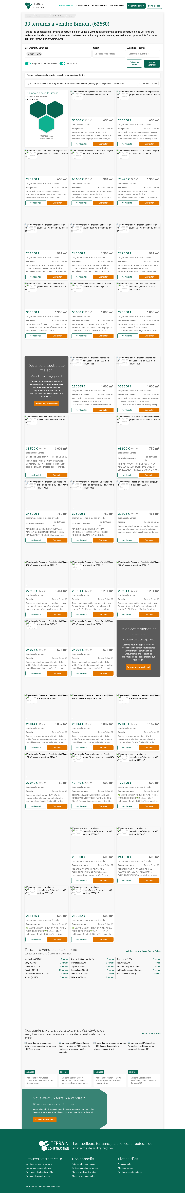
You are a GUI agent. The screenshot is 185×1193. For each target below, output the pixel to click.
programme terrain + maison (45, 63)
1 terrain (64, 959)
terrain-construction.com (46, 138)
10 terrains (63, 970)
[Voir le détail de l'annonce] (92, 118)
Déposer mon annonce (45, 1119)
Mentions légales (125, 1168)
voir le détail (81, 144)
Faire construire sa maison (84, 1164)
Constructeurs (83, 6)
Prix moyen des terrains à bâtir (39, 1172)
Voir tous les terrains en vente (39, 1164)
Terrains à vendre (65, 6)
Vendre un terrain (136, 6)
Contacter (103, 144)
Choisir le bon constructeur (84, 1176)
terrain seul (71, 63)
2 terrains (64, 963)
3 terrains (110, 963)
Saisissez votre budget (105, 54)
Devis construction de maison (85, 1168)
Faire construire (99, 6)
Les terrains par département (38, 1168)
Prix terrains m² (117, 6)
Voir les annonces (151, 63)
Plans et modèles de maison (84, 1172)
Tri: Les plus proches (148, 83)
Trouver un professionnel (46, 404)
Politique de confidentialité (130, 1172)
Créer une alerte (134, 63)
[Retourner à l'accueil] (47, 1146)
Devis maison (154, 6)
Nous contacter (125, 1164)
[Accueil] (34, 6)
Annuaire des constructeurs (38, 1176)
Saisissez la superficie (139, 54)
